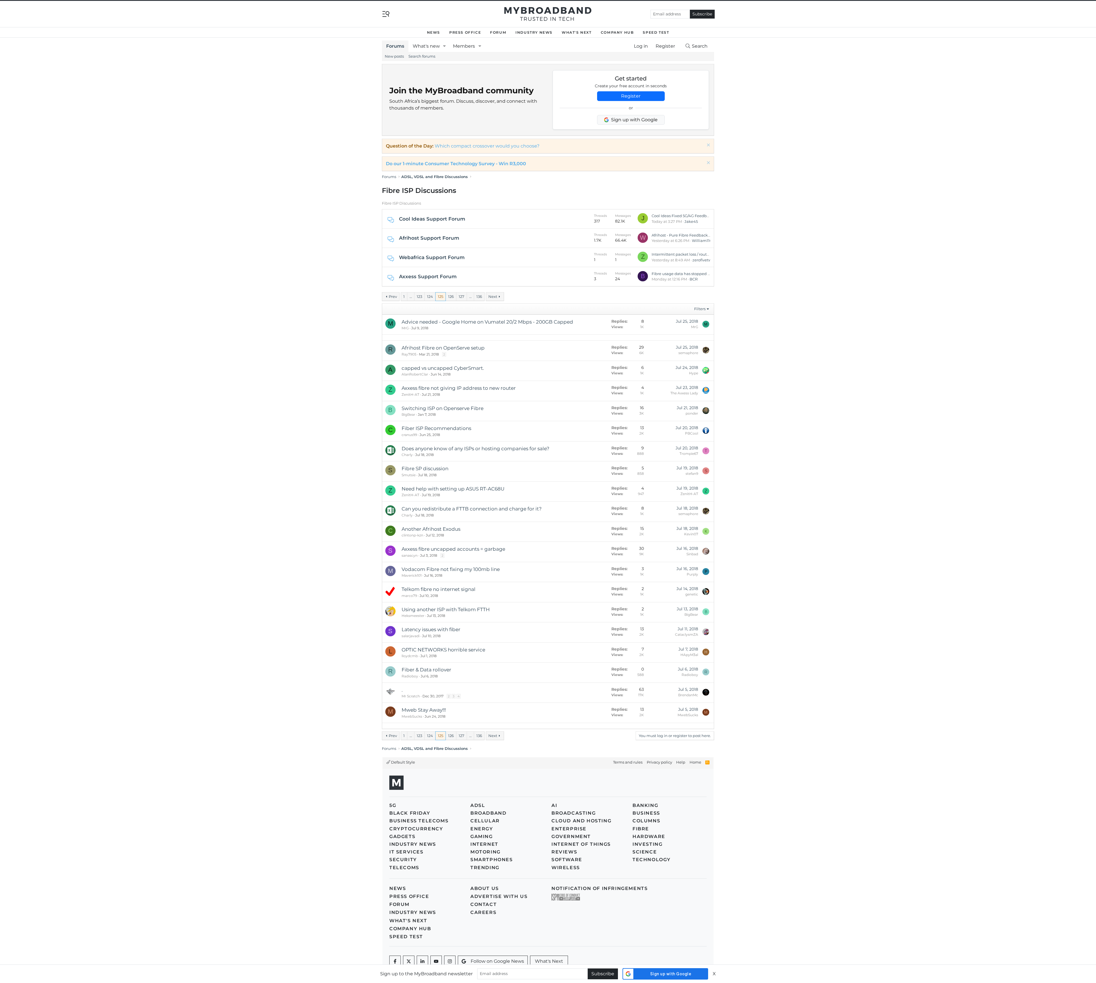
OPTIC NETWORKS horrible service (443, 650)
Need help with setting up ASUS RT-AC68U (453, 489)
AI (554, 805)
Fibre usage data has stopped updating (688, 273)
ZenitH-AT (410, 394)
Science (644, 852)
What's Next (577, 32)
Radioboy (410, 676)
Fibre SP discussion (425, 468)
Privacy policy (659, 762)
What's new (426, 46)
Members (464, 46)
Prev (393, 296)
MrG (405, 328)
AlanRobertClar (415, 374)
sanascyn (410, 555)
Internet (484, 844)
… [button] (411, 296)
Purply (692, 574)
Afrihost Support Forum (429, 238)
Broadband (488, 813)
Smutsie (409, 475)
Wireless (565, 867)
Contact (483, 904)
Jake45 (691, 221)
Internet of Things (581, 844)
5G (392, 805)
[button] (444, 46)
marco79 (409, 596)
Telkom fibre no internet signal (439, 589)
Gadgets (402, 836)
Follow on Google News (497, 961)
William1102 (703, 240)
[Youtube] (436, 961)
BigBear (408, 414)
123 (419, 296)
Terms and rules (627, 762)
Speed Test (656, 32)
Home (695, 762)
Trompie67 (689, 453)
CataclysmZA (686, 634)
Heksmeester (413, 615)
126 (451, 296)
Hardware (648, 836)
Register (630, 96)
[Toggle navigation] (385, 13)
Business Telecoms (418, 820)
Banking (645, 805)
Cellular (485, 820)
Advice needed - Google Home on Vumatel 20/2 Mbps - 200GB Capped (487, 322)
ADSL (477, 805)
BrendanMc (688, 695)
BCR (694, 279)
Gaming (481, 836)
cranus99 (409, 435)
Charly (407, 455)
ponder (692, 413)
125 (440, 296)
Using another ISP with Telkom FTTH (446, 609)
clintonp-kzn (412, 535)
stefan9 (692, 473)
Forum (498, 32)
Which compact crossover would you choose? (487, 146)
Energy (481, 828)
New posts (394, 56)
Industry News (534, 32)
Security (403, 859)
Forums (395, 46)
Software (566, 859)
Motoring (485, 852)
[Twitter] (408, 961)
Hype (693, 373)
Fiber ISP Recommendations (436, 428)
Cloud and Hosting (581, 820)
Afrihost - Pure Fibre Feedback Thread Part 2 (692, 235)
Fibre (640, 828)
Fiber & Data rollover (426, 670)
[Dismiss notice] (707, 146)
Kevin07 (691, 534)
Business (646, 813)
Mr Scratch (411, 696)
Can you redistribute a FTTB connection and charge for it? (472, 509)
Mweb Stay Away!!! (424, 710)
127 (461, 296)
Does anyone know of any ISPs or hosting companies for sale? (475, 448)
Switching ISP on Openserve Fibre (442, 408)
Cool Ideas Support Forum (432, 219)
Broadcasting (573, 813)
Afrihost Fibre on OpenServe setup (443, 348)
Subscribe (702, 14)
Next (492, 296)
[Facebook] (395, 961)
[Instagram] (450, 961)
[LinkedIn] (422, 961)
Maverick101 (412, 575)
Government (571, 836)
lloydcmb (410, 656)
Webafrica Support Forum (432, 257)
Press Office (465, 32)
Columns (646, 820)
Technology (651, 859)
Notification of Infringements (599, 888)
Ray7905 (409, 354)
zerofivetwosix (705, 260)
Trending (484, 867)
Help (680, 762)
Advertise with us (498, 896)
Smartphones (491, 859)
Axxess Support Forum (428, 276)
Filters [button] (700, 308)
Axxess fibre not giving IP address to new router (459, 388)
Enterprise (569, 828)
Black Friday (409, 813)
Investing (647, 844)
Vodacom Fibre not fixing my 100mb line (451, 569)
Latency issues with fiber (431, 629)
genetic (691, 594)
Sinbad (692, 554)
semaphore (688, 353)
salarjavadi (411, 636)
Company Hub (617, 32)
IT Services (406, 852)
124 (430, 296)
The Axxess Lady (684, 393)
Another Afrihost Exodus (431, 529)
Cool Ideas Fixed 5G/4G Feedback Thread (689, 215)
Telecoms (404, 867)
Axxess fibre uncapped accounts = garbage (453, 549)
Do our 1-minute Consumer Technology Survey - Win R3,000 (456, 163)
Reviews (564, 852)
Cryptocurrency (416, 828)
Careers (483, 912)
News (433, 32)
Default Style (402, 762)
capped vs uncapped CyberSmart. (443, 368)
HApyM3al (689, 655)
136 (479, 296)
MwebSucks (412, 716)
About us (484, 888)
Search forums (421, 56)
